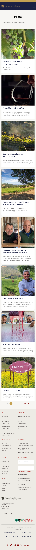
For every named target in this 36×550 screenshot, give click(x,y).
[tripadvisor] (24, 545)
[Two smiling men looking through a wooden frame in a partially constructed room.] (18, 232)
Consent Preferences (28, 539)
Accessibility (26, 536)
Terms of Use (26, 532)
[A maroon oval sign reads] (18, 372)
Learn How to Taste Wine (13, 108)
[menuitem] (10, 416)
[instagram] (14, 545)
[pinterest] (11, 545)
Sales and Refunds (11, 536)
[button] (34, 7)
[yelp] (28, 545)
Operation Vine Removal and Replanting (13, 155)
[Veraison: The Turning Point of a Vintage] (18, 44)
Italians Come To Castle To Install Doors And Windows (15, 251)
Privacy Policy (9, 532)
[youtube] (18, 545)
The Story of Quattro (12, 344)
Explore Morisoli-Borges (13, 298)
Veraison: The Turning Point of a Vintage (12, 63)
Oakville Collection (11, 390)
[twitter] (21, 545)
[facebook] (7, 545)
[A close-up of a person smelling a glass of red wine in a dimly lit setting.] (18, 90)
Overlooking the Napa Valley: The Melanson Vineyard (16, 203)
